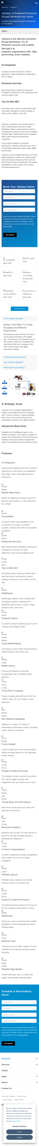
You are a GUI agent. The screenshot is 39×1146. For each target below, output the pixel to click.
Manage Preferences (19, 1126)
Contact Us (7, 1088)
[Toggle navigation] (36, 3)
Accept (19, 1132)
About (4, 1082)
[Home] (7, 3)
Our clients (19, 309)
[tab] (19, 318)
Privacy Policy (15, 1121)
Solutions (5, 7)
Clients (5, 1071)
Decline (19, 1137)
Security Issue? (7, 1099)
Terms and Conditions (8, 1096)
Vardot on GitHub (3, 1105)
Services (5, 1065)
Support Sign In (19, 1099)
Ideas (4, 1077)
